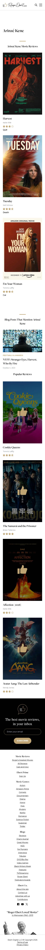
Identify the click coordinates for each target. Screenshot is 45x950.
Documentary (22, 796)
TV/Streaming (22, 873)
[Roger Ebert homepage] (15, 5)
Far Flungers (22, 849)
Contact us (22, 893)
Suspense (22, 823)
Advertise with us (22, 896)
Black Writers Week (22, 866)
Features (22, 870)
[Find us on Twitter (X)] (27, 904)
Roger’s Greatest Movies (22, 760)
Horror (22, 802)
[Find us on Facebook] (18, 904)
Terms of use (22, 942)
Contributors (22, 899)
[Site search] (36, 5)
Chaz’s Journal (22, 839)
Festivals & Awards (22, 880)
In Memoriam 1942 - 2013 (22, 915)
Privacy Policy (22, 945)
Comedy (22, 792)
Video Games (22, 863)
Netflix (22, 813)
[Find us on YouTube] (22, 904)
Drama (22, 799)
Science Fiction (22, 819)
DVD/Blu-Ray (22, 859)
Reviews (22, 836)
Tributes (22, 856)
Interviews (22, 853)
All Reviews (22, 763)
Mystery (22, 809)
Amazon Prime (22, 789)
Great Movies (22, 842)
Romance (22, 816)
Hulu (22, 806)
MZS (22, 846)
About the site (23, 889)
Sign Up (22, 776)
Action (22, 785)
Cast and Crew (22, 767)
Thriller (22, 826)
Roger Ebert (22, 876)
